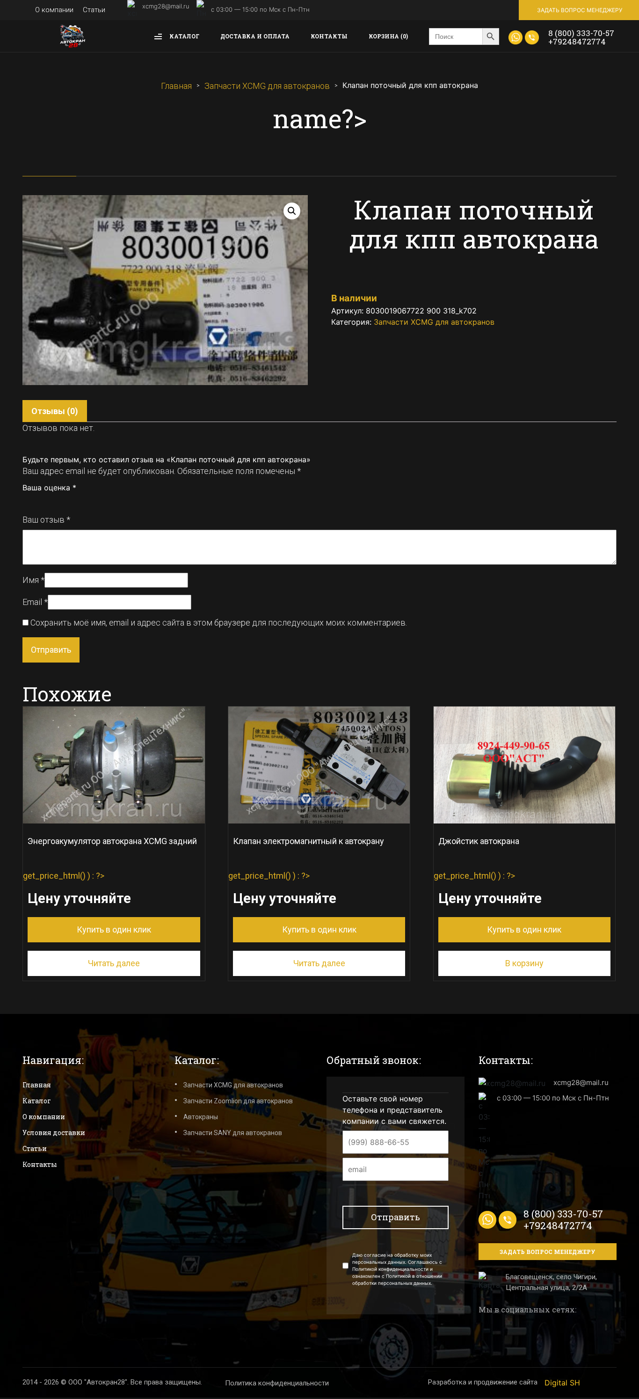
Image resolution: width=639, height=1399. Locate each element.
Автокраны (200, 1117)
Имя (33, 580)
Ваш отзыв (46, 520)
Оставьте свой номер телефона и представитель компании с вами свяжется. (394, 1110)
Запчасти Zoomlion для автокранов (238, 1101)
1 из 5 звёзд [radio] (26, 501)
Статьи (94, 10)
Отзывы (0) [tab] (54, 411)
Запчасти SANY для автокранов (232, 1133)
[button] (291, 211)
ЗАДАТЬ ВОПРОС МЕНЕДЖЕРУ (579, 10)
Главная (176, 86)
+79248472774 (577, 41)
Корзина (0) (388, 36)
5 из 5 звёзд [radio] (68, 501)
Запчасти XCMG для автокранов (267, 86)
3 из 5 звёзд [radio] (47, 501)
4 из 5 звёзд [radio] (57, 501)
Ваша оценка (49, 487)
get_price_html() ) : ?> (110, 885)
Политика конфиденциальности (277, 1383)
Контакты (329, 36)
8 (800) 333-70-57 (581, 33)
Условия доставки (53, 1132)
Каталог (183, 36)
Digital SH (562, 1382)
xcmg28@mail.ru (165, 6)
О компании (54, 10)
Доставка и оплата (255, 36)
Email (35, 602)
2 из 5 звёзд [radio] (37, 501)
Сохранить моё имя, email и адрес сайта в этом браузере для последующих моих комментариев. (218, 622)
